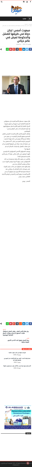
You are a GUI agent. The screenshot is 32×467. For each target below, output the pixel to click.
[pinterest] (10, 49)
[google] (13, 49)
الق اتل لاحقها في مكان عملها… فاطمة (17, 352)
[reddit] (20, 49)
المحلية (26, 24)
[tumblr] (17, 49)
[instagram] (23, 1)
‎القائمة (24, 18)
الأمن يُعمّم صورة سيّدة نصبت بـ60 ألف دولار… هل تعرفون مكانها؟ (17, 366)
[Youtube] (27, 1)
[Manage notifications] (27, 463)
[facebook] (30, 49)
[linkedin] (23, 49)
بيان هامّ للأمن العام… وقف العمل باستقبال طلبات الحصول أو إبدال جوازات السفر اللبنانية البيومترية (16, 332)
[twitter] (27, 49)
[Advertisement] (16, 65)
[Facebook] (30, 1)
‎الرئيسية (30, 24)
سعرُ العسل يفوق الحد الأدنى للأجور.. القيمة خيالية (18, 340)
